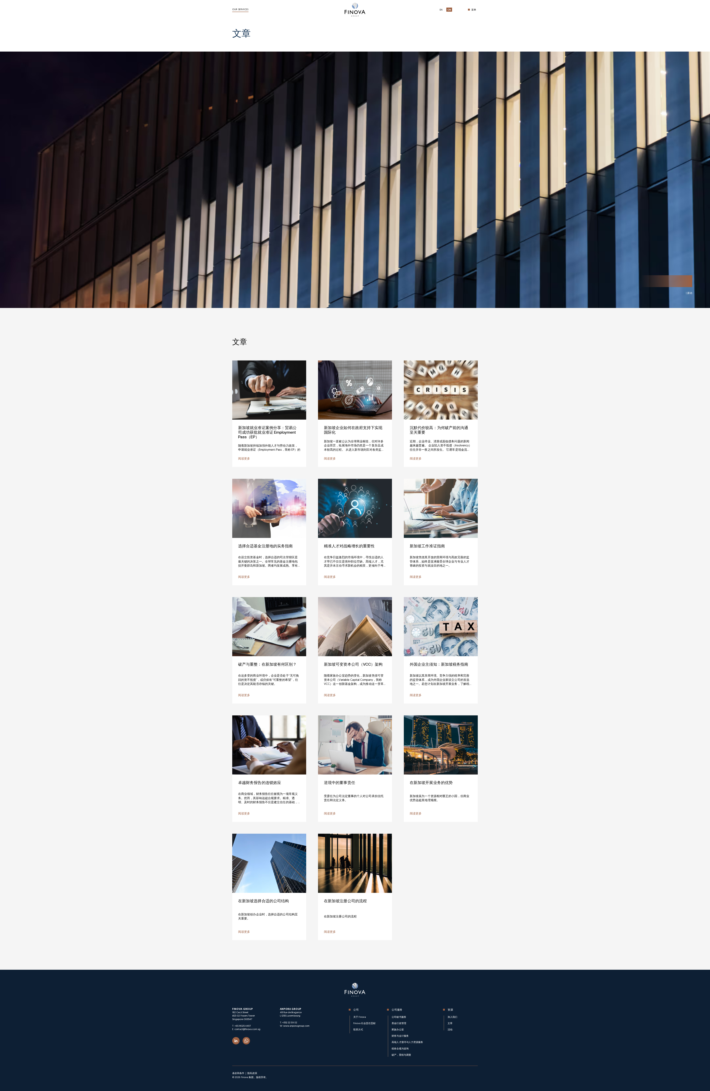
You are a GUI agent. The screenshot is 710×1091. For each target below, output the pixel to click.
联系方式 (358, 1030)
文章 (450, 1023)
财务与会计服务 (400, 1036)
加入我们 (452, 1017)
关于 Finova (359, 1017)
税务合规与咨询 (400, 1049)
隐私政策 (252, 1073)
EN (441, 10)
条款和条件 (238, 1073)
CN (449, 10)
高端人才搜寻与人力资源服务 (407, 1042)
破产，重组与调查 (401, 1055)
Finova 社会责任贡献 (364, 1023)
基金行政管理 (399, 1023)
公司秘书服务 (399, 1017)
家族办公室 (398, 1030)
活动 (450, 1030)
